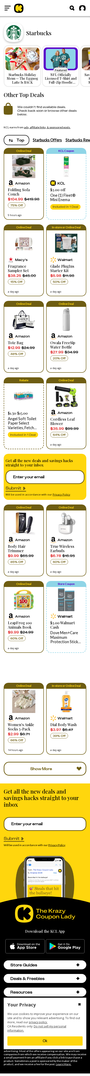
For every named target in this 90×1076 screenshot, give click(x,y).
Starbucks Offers (47, 140)
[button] (24, 184)
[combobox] (16, 140)
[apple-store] (25, 946)
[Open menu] (7, 8)
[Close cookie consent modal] (79, 1004)
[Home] (19, 8)
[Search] (72, 8)
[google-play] (65, 946)
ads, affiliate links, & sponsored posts (47, 127)
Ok (45, 1041)
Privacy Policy (61, 494)
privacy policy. (38, 1022)
